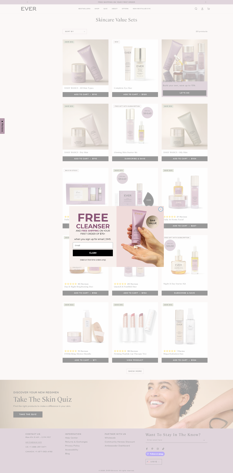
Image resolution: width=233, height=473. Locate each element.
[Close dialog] (161, 209)
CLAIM (92, 253)
